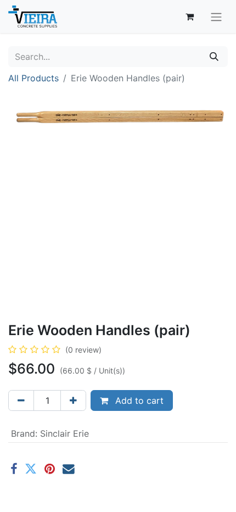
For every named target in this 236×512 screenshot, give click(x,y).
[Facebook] (13, 469)
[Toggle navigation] (216, 16)
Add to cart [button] (138, 400)
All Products (33, 78)
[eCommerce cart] (189, 16)
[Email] (69, 469)
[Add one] (73, 400)
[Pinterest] (49, 469)
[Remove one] (21, 400)
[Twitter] (31, 469)
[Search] (214, 56)
